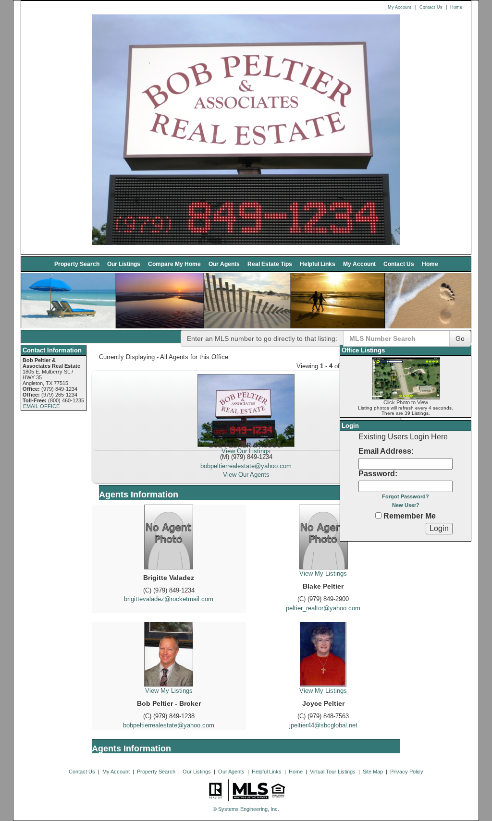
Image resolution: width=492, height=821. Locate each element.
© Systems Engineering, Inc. (246, 809)
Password (376, 474)
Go (460, 338)
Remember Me (408, 516)
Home (456, 7)
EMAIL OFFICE (41, 406)
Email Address (384, 451)
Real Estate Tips (269, 264)
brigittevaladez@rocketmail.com (168, 599)
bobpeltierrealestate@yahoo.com (246, 466)
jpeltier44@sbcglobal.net (323, 725)
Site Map (373, 771)
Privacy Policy (406, 771)
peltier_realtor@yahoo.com (323, 608)
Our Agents (224, 264)
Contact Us (431, 7)
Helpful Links (317, 264)
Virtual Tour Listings (333, 771)
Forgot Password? (405, 496)
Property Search (76, 264)
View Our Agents (246, 474)
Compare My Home (174, 264)
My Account (399, 7)
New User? (405, 505)
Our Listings (123, 264)
